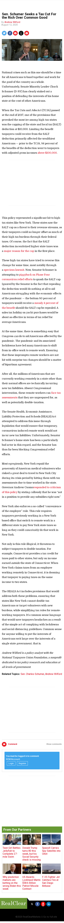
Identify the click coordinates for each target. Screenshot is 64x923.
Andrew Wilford (12, 22)
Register (22, 763)
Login (11, 763)
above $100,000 (47, 152)
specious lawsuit (14, 270)
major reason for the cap (19, 251)
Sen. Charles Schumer (32, 674)
